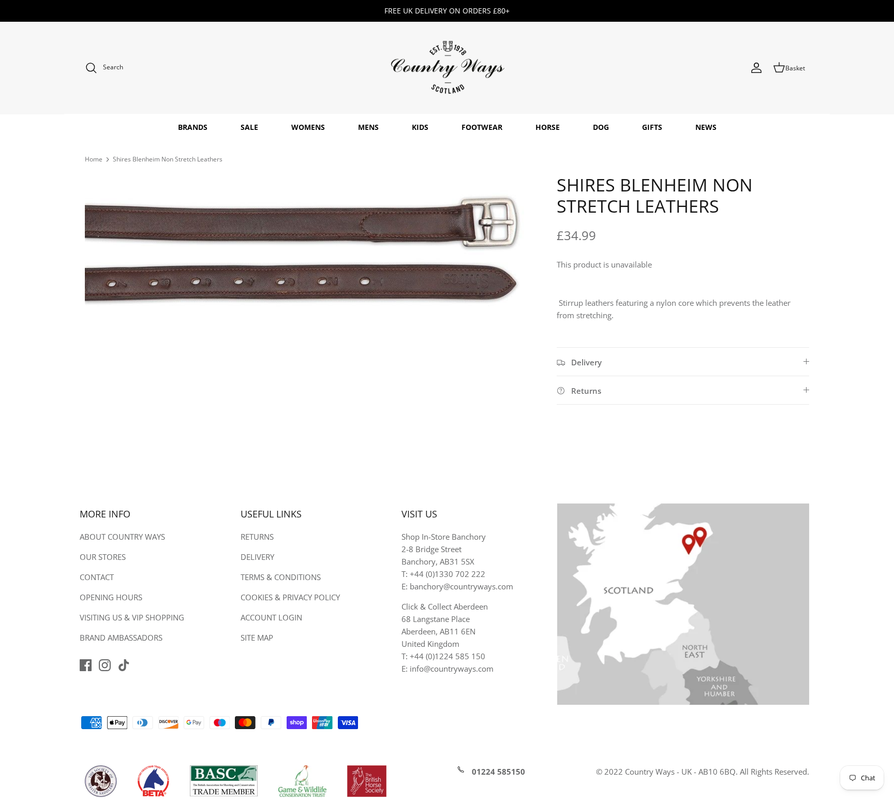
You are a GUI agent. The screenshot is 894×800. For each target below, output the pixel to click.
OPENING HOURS (111, 597)
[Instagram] (105, 665)
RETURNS (257, 536)
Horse (547, 127)
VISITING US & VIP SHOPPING (132, 617)
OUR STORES (103, 557)
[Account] (756, 68)
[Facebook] (86, 665)
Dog (601, 127)
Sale (249, 127)
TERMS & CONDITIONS (281, 577)
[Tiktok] (124, 665)
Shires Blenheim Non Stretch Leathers (167, 159)
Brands (192, 127)
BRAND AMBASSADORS (121, 637)
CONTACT (97, 577)
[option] (309, 253)
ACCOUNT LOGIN (271, 617)
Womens (308, 127)
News (706, 127)
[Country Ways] (447, 68)
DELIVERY (257, 557)
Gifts (652, 127)
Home (93, 159)
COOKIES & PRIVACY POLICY (290, 597)
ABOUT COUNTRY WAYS (122, 536)
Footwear (481, 127)
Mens (368, 127)
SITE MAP (257, 637)
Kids (420, 127)
